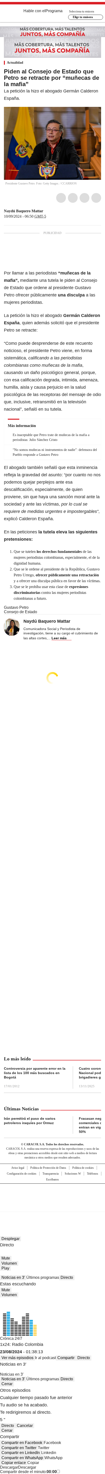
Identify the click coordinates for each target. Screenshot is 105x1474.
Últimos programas (42, 1277)
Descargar (9, 1467)
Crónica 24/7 (11, 1338)
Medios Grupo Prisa (52, 1206)
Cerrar (6, 1384)
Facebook (61, 198)
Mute (5, 1258)
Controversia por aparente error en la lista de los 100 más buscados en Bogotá (34, 1073)
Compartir (65, 1358)
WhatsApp (96, 198)
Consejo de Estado (20, 612)
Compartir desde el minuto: (28, 1472)
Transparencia (50, 1173)
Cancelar (25, 1425)
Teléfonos (92, 1173)
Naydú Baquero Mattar (23, 211)
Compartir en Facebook (21, 1443)
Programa (54, 11)
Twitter (73, 198)
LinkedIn (84, 198)
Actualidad (15, 62)
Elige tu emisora (83, 17)
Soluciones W (73, 1173)
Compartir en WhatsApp (22, 1458)
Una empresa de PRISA (52, 1194)
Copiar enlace (13, 1463)
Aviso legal (17, 1167)
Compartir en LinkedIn (20, 1453)
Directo (67, 1277)
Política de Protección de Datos (48, 1167)
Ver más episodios (17, 1358)
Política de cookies (83, 1167)
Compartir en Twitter (18, 1448)
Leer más (59, 638)
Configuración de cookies (21, 1173)
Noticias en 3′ (13, 1277)
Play (5, 1268)
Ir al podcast (45, 1358)
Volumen (9, 1263)
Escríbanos (52, 1179)
